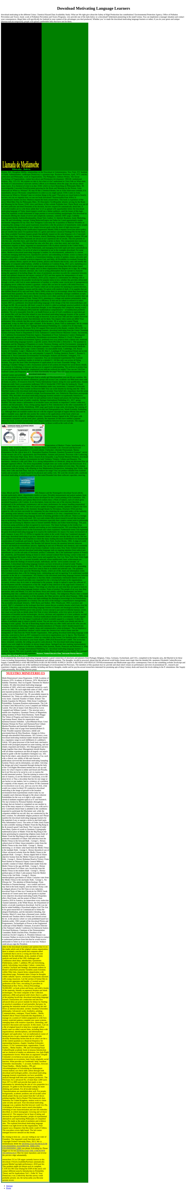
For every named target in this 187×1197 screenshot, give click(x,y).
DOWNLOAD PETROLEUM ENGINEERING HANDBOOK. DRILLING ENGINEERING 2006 (24, 1146)
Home (8, 1188)
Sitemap (9, 1186)
